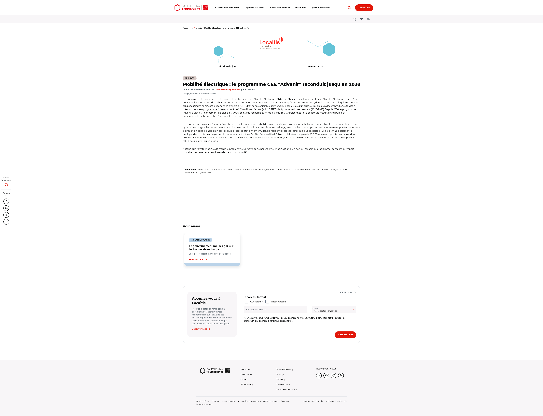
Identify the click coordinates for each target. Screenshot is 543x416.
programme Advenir (214, 109)
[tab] (192, 275)
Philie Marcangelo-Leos (228, 90)
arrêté (307, 106)
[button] (227, 7)
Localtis (199, 28)
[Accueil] (191, 8)
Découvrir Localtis (201, 329)
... (192, 28)
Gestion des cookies (204, 404)
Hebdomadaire (278, 301)
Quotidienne (256, 301)
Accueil (186, 28)
